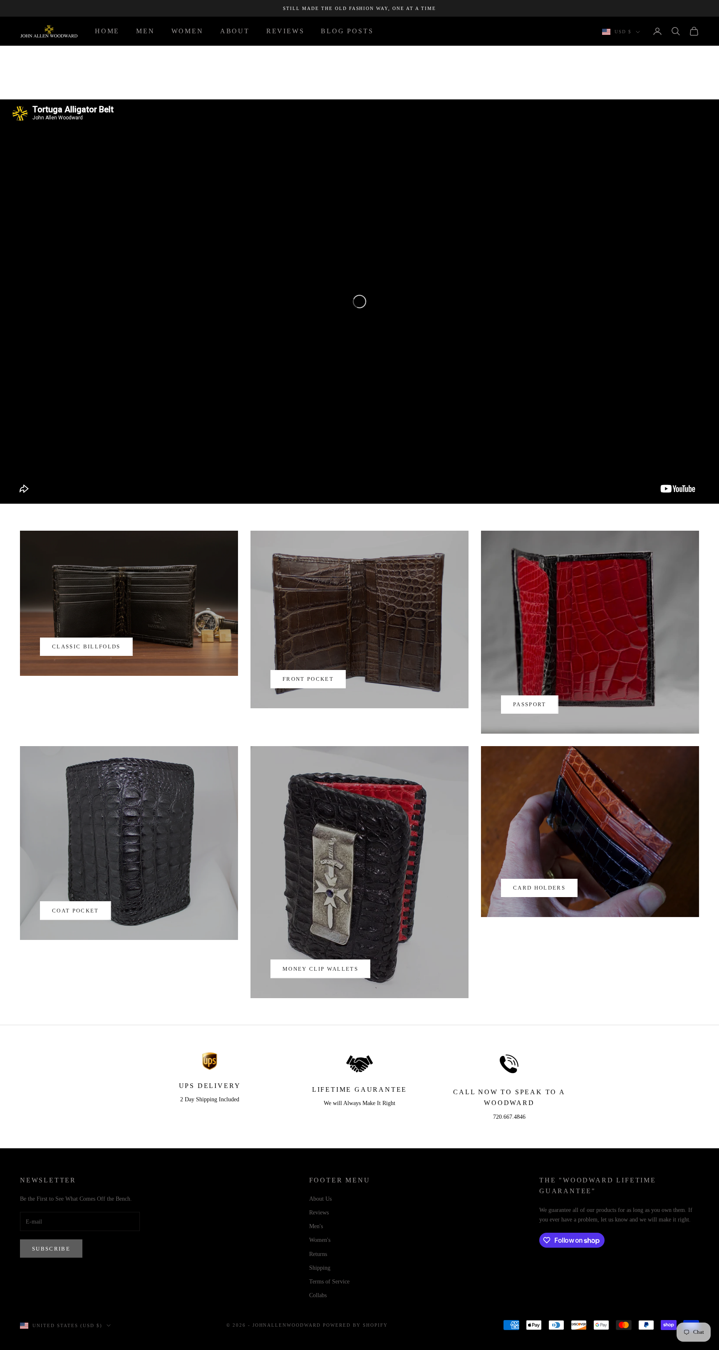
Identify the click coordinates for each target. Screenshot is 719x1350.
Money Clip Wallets (320, 969)
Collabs (318, 1295)
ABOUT (235, 31)
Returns (318, 1254)
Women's (319, 1240)
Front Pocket (308, 679)
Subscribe (51, 1249)
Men (145, 31)
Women (187, 31)
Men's (316, 1226)
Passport (529, 704)
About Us (320, 1199)
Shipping (319, 1268)
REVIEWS (285, 31)
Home (107, 31)
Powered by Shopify (355, 1325)
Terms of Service (329, 1281)
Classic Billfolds (86, 646)
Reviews (319, 1212)
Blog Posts (347, 31)
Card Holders (539, 888)
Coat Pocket (75, 910)
